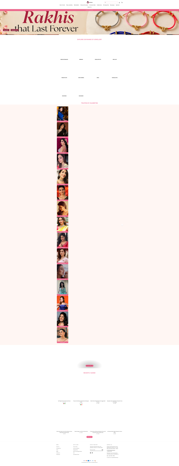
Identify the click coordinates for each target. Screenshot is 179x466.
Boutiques (112, 5)
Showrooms (58, 454)
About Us (89, 7)
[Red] (81, 404)
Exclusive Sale (92, 5)
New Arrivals (62, 5)
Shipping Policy (75, 449)
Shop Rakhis (6, 30)
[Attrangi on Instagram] (90, 452)
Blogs (57, 451)
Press (57, 449)
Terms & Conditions (76, 448)
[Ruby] (63, 403)
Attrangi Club (106, 5)
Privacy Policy (75, 446)
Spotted (117, 5)
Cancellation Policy (76, 454)
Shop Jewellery (69, 5)
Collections (99, 5)
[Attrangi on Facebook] (92, 452)
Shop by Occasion (84, 5)
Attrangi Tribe (58, 448)
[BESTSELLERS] (89, 356)
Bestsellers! (76, 5)
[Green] (64, 403)
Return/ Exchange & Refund (77, 451)
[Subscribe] (102, 449)
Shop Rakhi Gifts (15, 30)
